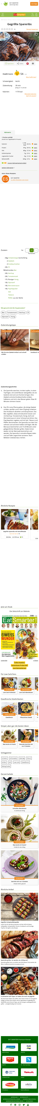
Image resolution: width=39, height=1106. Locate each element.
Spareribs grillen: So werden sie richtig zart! (14, 960)
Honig (16, 279)
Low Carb (17, 762)
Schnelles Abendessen (19, 808)
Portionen (31, 253)
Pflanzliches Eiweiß (26, 717)
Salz (9, 292)
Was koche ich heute (9, 744)
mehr (35, 144)
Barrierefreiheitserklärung (14, 1101)
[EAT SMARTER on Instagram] (19, 1104)
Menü (2, 15)
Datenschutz (24, 1097)
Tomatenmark (13, 276)
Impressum (14, 1097)
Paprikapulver (13, 289)
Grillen (4, 762)
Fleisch (29, 758)
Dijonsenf (11, 283)
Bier (15, 270)
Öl (9, 267)
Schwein (4, 758)
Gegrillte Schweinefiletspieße (10, 922)
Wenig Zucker (6, 766)
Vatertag (21, 758)
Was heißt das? (31, 77)
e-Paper (35, 660)
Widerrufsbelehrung (29, 1099)
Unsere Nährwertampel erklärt (17, 163)
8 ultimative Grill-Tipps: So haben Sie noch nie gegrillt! (17, 996)
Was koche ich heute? (19, 845)
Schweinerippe (13, 258)
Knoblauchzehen (14, 264)
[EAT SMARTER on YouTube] (28, 1104)
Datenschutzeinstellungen (11, 1099)
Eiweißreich (9, 717)
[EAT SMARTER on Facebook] (11, 1104)
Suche (32, 15)
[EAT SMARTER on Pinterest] (15, 1104)
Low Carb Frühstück (9, 692)
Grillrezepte (13, 758)
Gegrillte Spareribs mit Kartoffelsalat (14, 531)
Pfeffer (10, 298)
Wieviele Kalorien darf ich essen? (30, 95)
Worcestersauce (13, 286)
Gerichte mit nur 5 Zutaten (19, 881)
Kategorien (29, 1101)
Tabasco (11, 295)
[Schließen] (1, 3)
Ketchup (11, 273)
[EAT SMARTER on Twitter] (24, 1104)
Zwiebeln (11, 261)
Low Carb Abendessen (26, 692)
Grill (10, 762)
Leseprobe (4, 660)
